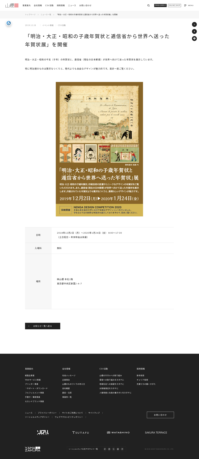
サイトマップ (94, 413)
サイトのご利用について (72, 413)
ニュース (72, 5)
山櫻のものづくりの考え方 (73, 384)
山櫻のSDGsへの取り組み (111, 375)
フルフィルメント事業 (34, 393)
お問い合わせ (85, 5)
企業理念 (66, 380)
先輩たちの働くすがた (146, 384)
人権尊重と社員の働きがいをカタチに (116, 393)
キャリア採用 (142, 380)
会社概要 (66, 388)
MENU (191, 5)
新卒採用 (140, 375)
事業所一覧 (67, 397)
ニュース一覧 (46, 15)
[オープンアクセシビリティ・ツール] (8, 23)
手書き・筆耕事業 (32, 397)
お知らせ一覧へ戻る (42, 326)
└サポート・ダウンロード (36, 388)
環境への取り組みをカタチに (112, 380)
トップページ (30, 15)
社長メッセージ (69, 375)
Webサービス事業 (33, 380)
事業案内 (26, 5)
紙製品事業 (30, 375)
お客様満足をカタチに (109, 388)
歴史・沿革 (67, 393)
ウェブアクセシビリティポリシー (69, 417)
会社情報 (38, 5)
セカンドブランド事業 (34, 401)
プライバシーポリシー (47, 413)
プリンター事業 (31, 384)
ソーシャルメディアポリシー (37, 417)
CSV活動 (49, 5)
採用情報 (61, 5)
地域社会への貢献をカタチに (112, 384)
